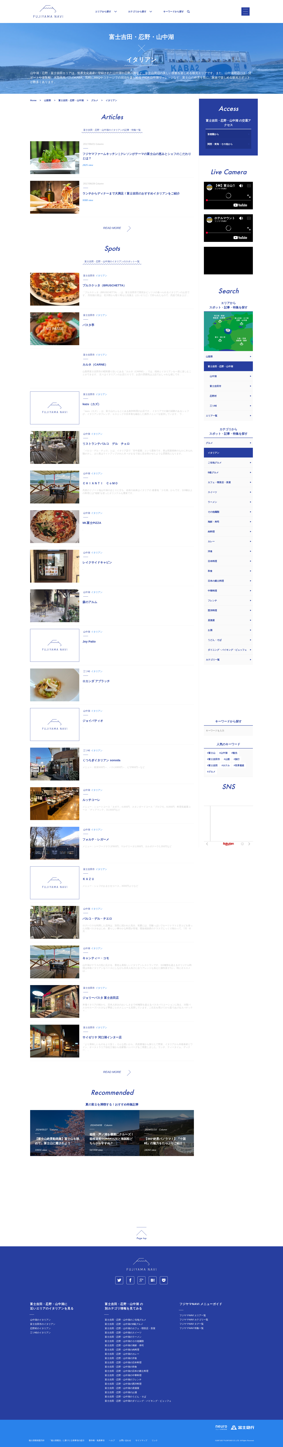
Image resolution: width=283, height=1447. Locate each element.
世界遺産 (239, 765)
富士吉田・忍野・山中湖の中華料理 (123, 1375)
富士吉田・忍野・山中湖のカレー (122, 1354)
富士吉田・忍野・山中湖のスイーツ (123, 1332)
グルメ (211, 771)
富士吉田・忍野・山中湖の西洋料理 (123, 1384)
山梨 (227, 759)
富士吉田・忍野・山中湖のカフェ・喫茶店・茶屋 (130, 1328)
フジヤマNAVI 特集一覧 (191, 1328)
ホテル (226, 765)
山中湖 (224, 753)
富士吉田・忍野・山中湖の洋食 (121, 1358)
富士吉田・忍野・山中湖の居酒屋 (122, 1388)
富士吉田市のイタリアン (42, 1324)
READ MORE (112, 228)
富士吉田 (213, 765)
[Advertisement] (112, 1189)
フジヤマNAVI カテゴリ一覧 (193, 1319)
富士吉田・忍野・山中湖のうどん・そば (125, 1396)
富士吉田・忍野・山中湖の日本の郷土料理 (126, 1371)
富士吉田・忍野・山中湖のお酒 (121, 1392)
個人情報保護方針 (37, 1440)
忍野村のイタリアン (40, 1328)
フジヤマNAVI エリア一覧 (192, 1315)
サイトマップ (141, 1440)
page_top (141, 1233)
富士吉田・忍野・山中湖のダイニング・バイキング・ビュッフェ (138, 1401)
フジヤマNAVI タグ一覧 (191, 1324)
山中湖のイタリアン (40, 1320)
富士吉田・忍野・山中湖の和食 (121, 1367)
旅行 (237, 759)
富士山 (211, 753)
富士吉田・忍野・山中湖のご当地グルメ (125, 1320)
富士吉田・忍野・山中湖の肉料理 (122, 1349)
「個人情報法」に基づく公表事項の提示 (66, 1440)
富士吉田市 (214, 759)
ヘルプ (112, 1440)
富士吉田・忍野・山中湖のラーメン (123, 1337)
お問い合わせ (125, 1440)
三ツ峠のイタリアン (40, 1332)
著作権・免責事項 (96, 1440)
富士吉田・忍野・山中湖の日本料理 (123, 1362)
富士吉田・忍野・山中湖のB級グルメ (124, 1324)
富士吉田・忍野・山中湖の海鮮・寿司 (124, 1345)
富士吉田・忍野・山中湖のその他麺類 (124, 1341)
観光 (235, 753)
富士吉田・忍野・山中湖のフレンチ (123, 1379)
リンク (155, 1440)
